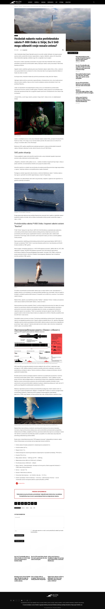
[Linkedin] (14, 601)
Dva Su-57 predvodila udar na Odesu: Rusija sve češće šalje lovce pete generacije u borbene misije (22, 559)
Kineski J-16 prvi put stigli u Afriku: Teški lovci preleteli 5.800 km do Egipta (84, 91)
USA (34, 507)
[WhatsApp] (22, 503)
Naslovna (16, 6)
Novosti (20, 6)
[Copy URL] (35, 503)
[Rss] (16, 601)
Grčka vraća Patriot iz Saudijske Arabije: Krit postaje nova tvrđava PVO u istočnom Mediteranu (56, 559)
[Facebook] (15, 503)
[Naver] (19, 601)
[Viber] (32, 503)
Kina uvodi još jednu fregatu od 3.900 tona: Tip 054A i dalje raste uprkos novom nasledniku (83, 76)
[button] (94, 2)
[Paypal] (30, 601)
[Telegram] (29, 503)
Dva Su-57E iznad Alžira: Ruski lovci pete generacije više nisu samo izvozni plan (39, 558)
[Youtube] (25, 601)
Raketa (27, 507)
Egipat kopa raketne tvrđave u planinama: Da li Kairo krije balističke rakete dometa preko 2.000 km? (56, 579)
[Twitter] (11, 601)
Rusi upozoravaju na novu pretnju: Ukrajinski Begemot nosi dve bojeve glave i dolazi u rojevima (83, 59)
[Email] (25, 503)
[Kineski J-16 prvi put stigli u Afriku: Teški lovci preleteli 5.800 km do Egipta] (71, 91)
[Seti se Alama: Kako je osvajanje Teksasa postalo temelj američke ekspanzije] (39, 569)
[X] (19, 503)
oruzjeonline (24, 50)
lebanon (23, 507)
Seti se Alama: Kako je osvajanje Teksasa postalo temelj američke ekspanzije (38, 578)
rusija (31, 507)
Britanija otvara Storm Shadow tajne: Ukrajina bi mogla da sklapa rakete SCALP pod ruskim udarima (22, 579)
